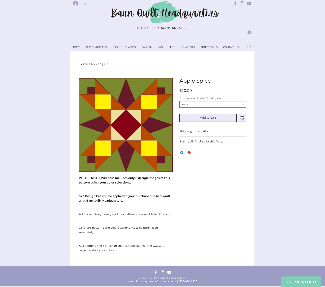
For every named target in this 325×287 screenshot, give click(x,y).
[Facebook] (155, 272)
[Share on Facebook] (182, 152)
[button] (249, 32)
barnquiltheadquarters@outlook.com (151, 281)
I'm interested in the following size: (201, 98)
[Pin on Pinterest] (189, 152)
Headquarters (189, 13)
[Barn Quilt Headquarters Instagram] (242, 3)
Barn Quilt (135, 13)
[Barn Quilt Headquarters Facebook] (235, 3)
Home (83, 64)
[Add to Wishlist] (242, 118)
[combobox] (212, 104)
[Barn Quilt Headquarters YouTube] (248, 3)
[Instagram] (162, 272)
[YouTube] (169, 272)
